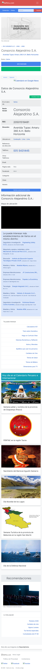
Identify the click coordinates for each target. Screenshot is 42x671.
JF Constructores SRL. (30, 272)
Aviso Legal (16, 654)
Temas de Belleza (32, 362)
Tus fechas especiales (31, 630)
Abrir (15, 171)
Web (14, 167)
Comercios (5, 10)
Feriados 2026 (34, 621)
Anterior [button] (5, 77)
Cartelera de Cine (32, 353)
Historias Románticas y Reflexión (27, 340)
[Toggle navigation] (37, 3)
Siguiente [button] (12, 77)
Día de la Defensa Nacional (14, 566)
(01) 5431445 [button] (21, 64)
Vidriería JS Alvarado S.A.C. (26, 293)
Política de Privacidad (10, 659)
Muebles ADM (21, 309)
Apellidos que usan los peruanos (27, 349)
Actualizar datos (35, 97)
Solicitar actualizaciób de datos (21, 190)
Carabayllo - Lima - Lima (21, 139)
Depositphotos (24, 647)
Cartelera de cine (33, 624)
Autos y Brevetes (32, 344)
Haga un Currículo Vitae (30, 335)
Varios (13, 10)
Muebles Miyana (22, 265)
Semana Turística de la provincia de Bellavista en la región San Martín (18, 533)
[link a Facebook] (15, 663)
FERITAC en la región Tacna (15, 440)
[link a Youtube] (26, 663)
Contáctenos (26, 659)
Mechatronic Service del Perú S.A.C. (15, 251)
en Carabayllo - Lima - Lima (14, 46)
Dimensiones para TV (30, 366)
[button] (21, 69)
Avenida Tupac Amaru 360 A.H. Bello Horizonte (20, 55)
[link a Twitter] (4, 663)
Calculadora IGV (32, 327)
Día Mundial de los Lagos (13, 502)
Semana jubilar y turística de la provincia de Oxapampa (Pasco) (20, 408)
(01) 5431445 (21, 150)
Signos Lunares (33, 627)
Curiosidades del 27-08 (31, 634)
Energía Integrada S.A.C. (20, 286)
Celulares (38, 10)
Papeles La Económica (30, 279)
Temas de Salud (32, 358)
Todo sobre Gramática (30, 331)
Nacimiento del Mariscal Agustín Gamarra (20, 471)
